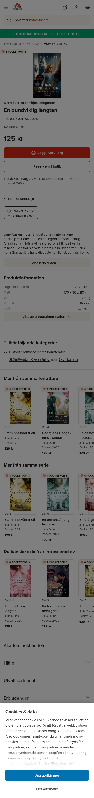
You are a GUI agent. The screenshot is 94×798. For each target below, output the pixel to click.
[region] (47, 750)
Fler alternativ (47, 788)
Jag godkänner (47, 775)
